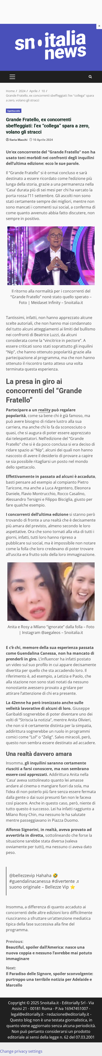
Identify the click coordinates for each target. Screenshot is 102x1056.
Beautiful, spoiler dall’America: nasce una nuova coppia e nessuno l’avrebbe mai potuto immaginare (49, 950)
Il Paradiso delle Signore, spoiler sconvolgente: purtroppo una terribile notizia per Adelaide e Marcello (49, 976)
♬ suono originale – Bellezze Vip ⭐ (44, 884)
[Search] (90, 76)
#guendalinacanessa (30, 881)
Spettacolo (13, 110)
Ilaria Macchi (18, 140)
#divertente (63, 881)
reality (44, 410)
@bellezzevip (22, 875)
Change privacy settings (21, 1051)
